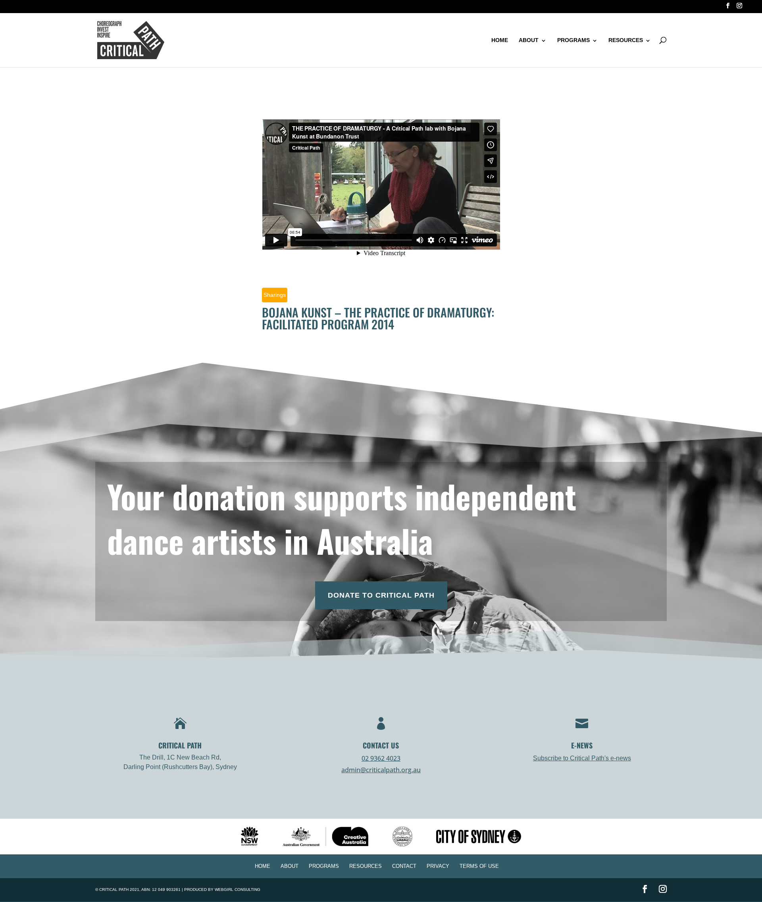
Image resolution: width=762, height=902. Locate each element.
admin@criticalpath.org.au (381, 769)
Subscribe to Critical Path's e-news (582, 758)
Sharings (275, 295)
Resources (625, 40)
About (529, 40)
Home (499, 40)
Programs (573, 40)
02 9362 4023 (381, 758)
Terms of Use (479, 866)
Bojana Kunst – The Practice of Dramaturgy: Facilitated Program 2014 (378, 318)
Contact (404, 866)
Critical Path (114, 889)
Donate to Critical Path (381, 595)
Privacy (438, 866)
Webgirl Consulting (237, 889)
